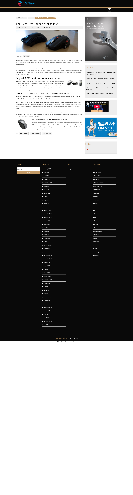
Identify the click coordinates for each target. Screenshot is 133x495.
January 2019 (47, 252)
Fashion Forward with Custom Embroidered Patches (101, 83)
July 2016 (46, 314)
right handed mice (47, 133)
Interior (96, 214)
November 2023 (48, 182)
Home (20, 9)
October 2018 (47, 262)
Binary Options (98, 175)
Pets (95, 238)
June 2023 (46, 186)
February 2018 (47, 276)
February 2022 (47, 210)
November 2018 (48, 259)
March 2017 (47, 293)
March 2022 (47, 207)
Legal (95, 220)
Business (96, 179)
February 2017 (47, 297)
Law (95, 217)
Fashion (96, 196)
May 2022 (46, 200)
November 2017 (48, 279)
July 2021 (46, 227)
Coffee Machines (98, 182)
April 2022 (46, 203)
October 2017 (47, 283)
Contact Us (39, 9)
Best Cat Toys (97, 172)
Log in (70, 169)
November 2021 (48, 217)
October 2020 (47, 238)
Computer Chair (98, 186)
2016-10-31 (21, 27)
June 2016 (46, 317)
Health (96, 207)
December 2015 (48, 321)
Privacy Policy (60, 341)
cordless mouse (24, 133)
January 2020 (47, 248)
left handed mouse (35, 133)
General (96, 203)
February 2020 (47, 245)
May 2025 (46, 172)
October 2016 (47, 311)
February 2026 (47, 169)
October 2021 (47, 220)
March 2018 (47, 272)
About (32, 9)
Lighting (96, 224)
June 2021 (46, 231)
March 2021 (47, 234)
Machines (96, 227)
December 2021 (48, 214)
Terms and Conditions (70, 341)
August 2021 (47, 224)
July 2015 (46, 324)
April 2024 (46, 175)
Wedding (96, 255)
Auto (95, 169)
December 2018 (48, 255)
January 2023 (47, 193)
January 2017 (47, 300)
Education (96, 193)
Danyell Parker (30, 27)
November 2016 (48, 307)
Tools (95, 248)
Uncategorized (98, 252)
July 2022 (46, 196)
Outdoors (96, 234)
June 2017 (46, 290)
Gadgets (96, 200)
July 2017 (46, 286)
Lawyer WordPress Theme (62, 338)
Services (96, 241)
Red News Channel (21, 17)
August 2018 (47, 266)
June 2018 (46, 269)
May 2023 (46, 189)
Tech (25, 9)
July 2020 (46, 241)
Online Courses (98, 231)
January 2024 (47, 179)
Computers (31, 17)
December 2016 (48, 304)
